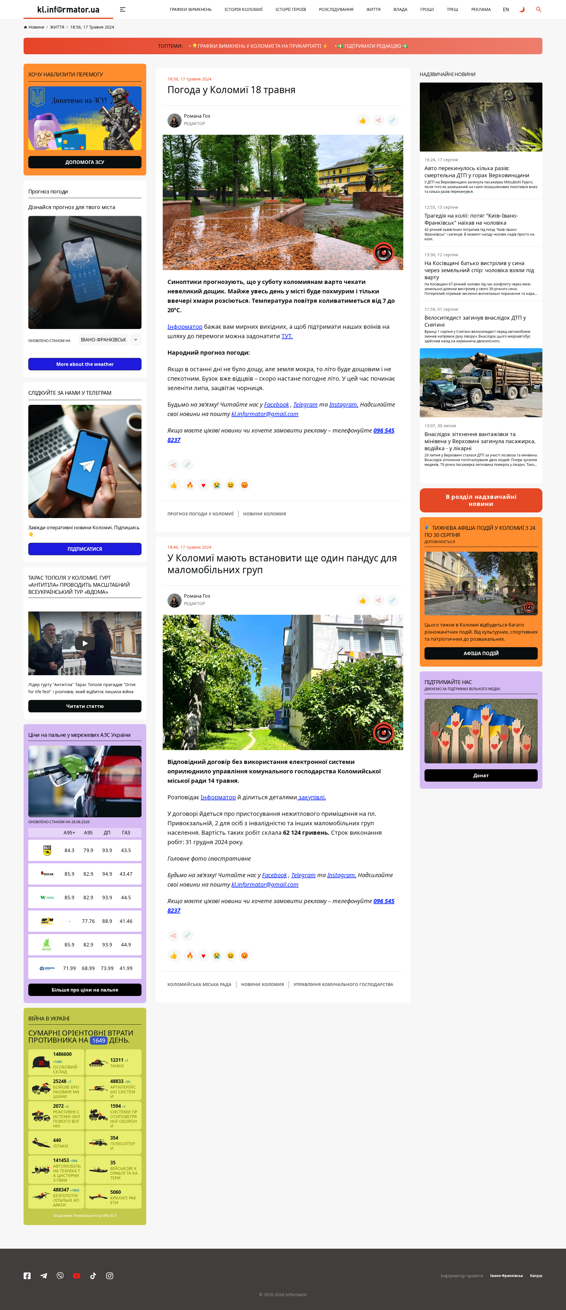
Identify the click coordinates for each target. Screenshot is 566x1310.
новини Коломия (264, 514)
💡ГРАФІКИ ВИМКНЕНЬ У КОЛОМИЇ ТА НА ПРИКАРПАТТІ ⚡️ (260, 46)
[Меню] (122, 9)
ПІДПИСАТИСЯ (85, 549)
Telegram (305, 404)
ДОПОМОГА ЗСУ (84, 162)
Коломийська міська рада (199, 984)
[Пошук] (538, 9)
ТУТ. (287, 336)
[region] (85, 356)
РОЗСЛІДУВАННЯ (336, 9)
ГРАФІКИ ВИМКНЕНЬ (191, 9)
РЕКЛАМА (481, 9)
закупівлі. (311, 797)
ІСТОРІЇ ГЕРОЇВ (291, 9)
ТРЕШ (452, 9)
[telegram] (43, 1275)
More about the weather (85, 364)
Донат (481, 775)
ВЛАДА (400, 9)
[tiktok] (93, 1275)
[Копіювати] (393, 120)
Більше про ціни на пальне (85, 990)
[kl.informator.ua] (68, 9)
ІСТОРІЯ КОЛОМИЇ (244, 9)
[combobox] (110, 340)
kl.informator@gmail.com (265, 414)
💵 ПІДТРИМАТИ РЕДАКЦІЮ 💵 (373, 46)
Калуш (536, 1275)
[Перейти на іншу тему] (522, 9)
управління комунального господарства (343, 984)
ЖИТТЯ (373, 9)
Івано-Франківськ (506, 1275)
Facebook (276, 404)
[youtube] (76, 1275)
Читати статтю (85, 706)
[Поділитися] (378, 120)
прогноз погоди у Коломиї (200, 514)
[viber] (60, 1275)
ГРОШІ (427, 9)
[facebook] (27, 1275)
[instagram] (109, 1275)
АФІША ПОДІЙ (481, 653)
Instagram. (343, 404)
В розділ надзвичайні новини (481, 500)
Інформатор (185, 327)
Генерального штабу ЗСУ (94, 1215)
